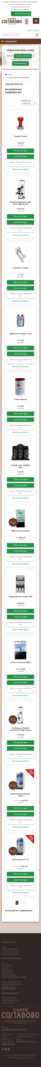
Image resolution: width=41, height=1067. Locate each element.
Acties (4, 947)
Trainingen (5, 968)
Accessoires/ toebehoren (10, 954)
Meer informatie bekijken (20, 169)
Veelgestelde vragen (9, 998)
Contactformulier (20, 63)
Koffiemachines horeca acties (11, 982)
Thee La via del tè (7, 972)
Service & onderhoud (9, 975)
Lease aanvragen (20, 156)
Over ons (5, 963)
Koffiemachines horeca (9, 949)
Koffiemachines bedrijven (10, 951)
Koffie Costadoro (7, 970)
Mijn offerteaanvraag (21, 14)
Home (9, 74)
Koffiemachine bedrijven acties (12, 984)
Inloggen (6, 1027)
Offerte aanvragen (20, 150)
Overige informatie (8, 1002)
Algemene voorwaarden (10, 1000)
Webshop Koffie (9, 988)
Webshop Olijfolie (10, 993)
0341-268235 (34, 30)
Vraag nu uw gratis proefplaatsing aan (20, 163)
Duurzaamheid (6, 965)
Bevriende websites (8, 986)
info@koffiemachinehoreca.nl (28, 1041)
